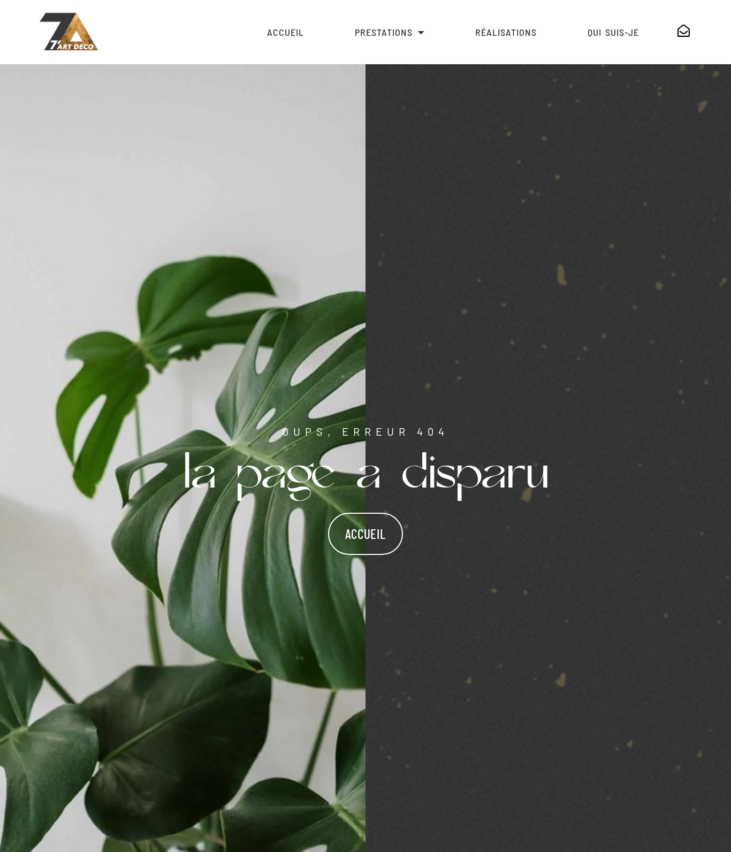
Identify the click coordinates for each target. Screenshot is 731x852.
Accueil (285, 32)
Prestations (384, 32)
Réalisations (506, 32)
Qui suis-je (613, 32)
